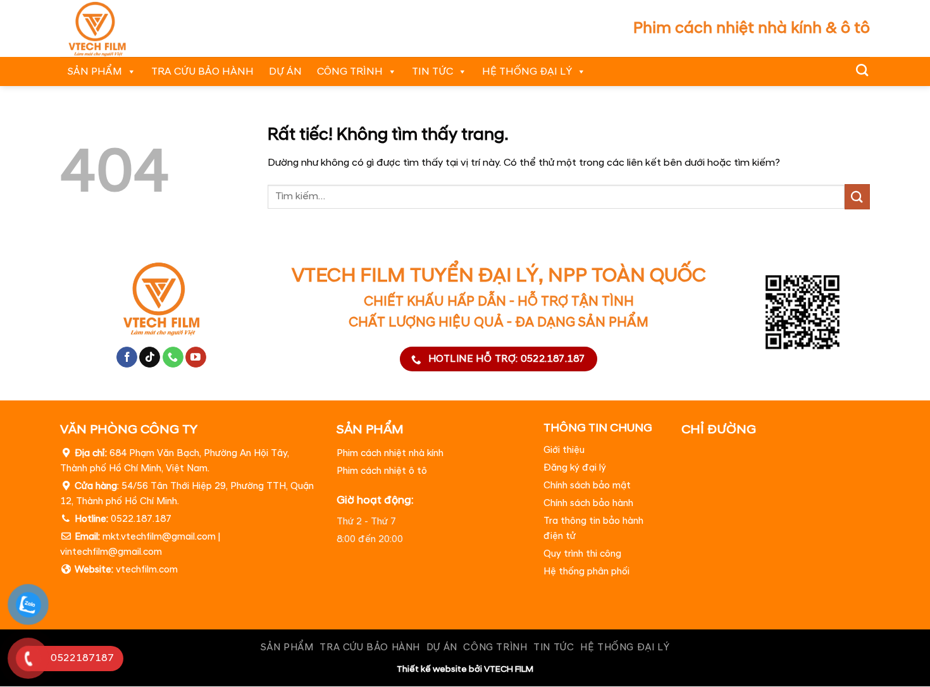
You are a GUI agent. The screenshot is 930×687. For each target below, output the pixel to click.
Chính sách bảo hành (588, 504)
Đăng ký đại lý (574, 468)
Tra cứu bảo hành (202, 71)
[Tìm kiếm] (862, 70)
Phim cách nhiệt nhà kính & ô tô (751, 28)
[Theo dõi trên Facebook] (126, 357)
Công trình (350, 71)
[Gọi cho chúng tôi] (173, 357)
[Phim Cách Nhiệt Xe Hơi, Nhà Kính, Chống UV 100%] (114, 28)
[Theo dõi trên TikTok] (149, 357)
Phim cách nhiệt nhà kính (390, 453)
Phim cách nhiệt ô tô (382, 471)
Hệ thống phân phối (586, 572)
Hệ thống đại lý (527, 71)
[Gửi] (857, 196)
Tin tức (432, 71)
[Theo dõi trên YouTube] (195, 357)
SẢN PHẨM (95, 71)
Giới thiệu (564, 451)
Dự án (285, 71)
